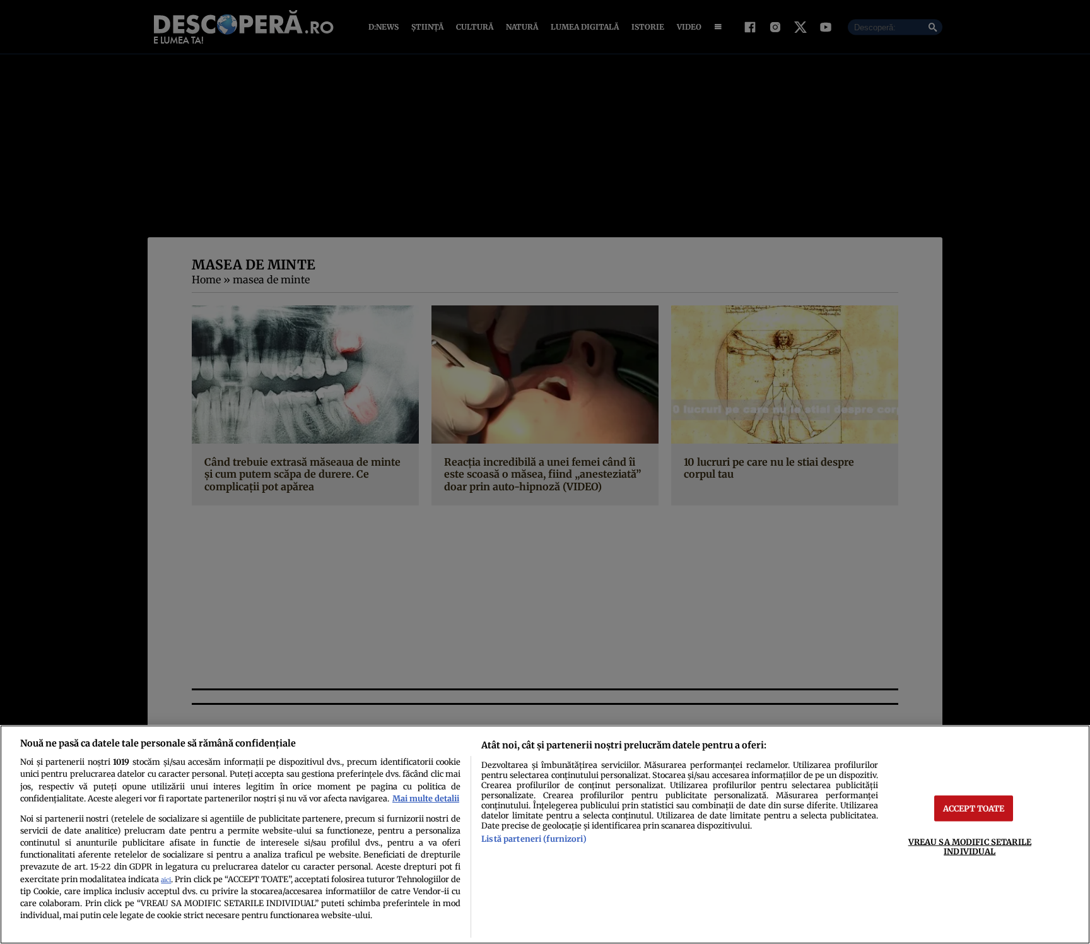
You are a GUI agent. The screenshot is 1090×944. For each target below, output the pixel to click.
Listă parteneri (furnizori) (533, 839)
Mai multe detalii (425, 798)
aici (166, 880)
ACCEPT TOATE (974, 808)
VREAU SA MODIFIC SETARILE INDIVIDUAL (969, 846)
